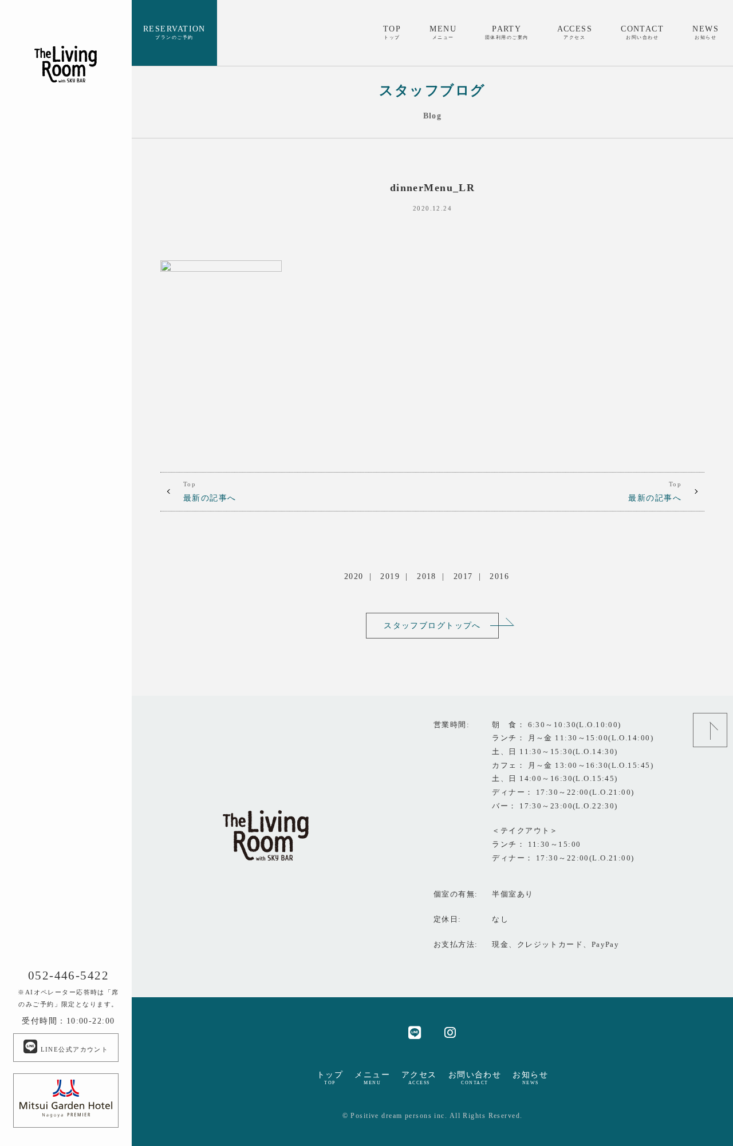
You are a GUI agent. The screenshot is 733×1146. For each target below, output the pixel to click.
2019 (390, 576)
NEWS (705, 32)
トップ (330, 1078)
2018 (426, 576)
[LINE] (415, 1032)
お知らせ (530, 1078)
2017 (463, 576)
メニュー (372, 1078)
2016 (499, 576)
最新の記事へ (210, 491)
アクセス (419, 1078)
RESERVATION (174, 32)
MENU (442, 32)
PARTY (507, 32)
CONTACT (642, 32)
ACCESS (575, 32)
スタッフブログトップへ (432, 625)
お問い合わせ (475, 1078)
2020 (354, 576)
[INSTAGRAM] (450, 1032)
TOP (392, 32)
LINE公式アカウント (73, 1049)
